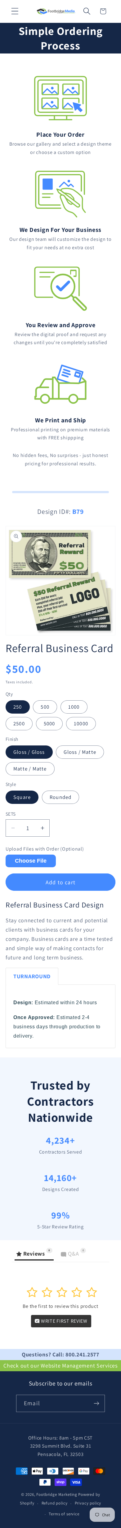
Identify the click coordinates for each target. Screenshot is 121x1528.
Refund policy (55, 1503)
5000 (49, 723)
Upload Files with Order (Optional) (45, 849)
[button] (15, 11)
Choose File (31, 861)
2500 (19, 723)
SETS (11, 814)
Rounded (60, 797)
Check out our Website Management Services (60, 1365)
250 (17, 706)
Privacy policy (88, 1503)
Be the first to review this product (60, 1306)
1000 (74, 706)
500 (45, 706)
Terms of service (64, 1514)
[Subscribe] (96, 1403)
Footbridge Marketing (56, 1494)
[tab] (32, 976)
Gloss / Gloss (29, 752)
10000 (81, 723)
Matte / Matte (30, 768)
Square (22, 797)
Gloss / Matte (80, 752)
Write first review (63, 1321)
